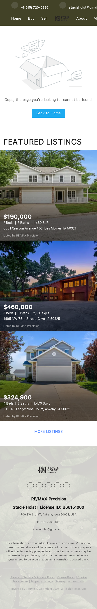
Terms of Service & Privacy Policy (32, 577)
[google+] (66, 485)
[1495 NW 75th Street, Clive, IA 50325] (48, 286)
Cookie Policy (66, 577)
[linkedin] (39, 485)
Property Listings (41, 581)
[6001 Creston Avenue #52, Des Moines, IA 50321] (48, 195)
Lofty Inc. (32, 588)
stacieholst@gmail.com (48, 529)
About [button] (81, 18)
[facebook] (30, 485)
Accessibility (76, 581)
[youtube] (57, 485)
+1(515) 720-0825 (48, 522)
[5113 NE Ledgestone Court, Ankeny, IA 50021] (48, 376)
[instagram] (48, 485)
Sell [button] (44, 18)
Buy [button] (31, 18)
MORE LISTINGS (48, 431)
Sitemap (60, 581)
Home (16, 18)
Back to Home (48, 113)
